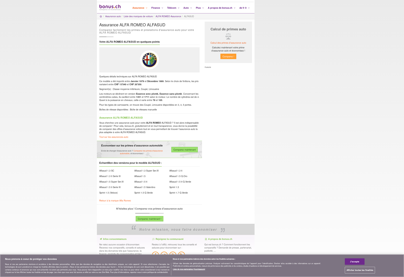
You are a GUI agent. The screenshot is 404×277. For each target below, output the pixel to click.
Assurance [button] (138, 7)
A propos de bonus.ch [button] (220, 7)
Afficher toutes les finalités (360, 270)
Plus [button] (198, 7)
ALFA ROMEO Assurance (168, 16)
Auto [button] (186, 7)
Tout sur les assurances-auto (113, 136)
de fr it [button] (243, 7)
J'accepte (354, 261)
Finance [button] (156, 7)
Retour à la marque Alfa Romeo (115, 200)
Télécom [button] (172, 7)
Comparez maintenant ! (149, 218)
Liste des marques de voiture (138, 16)
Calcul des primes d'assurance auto (228, 42)
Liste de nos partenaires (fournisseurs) (189, 269)
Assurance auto (113, 16)
